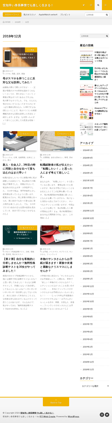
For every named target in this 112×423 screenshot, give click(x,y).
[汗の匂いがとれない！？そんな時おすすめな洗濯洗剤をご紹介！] (86, 73)
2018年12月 (88, 362)
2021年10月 (88, 180)
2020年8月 (88, 233)
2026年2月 (88, 165)
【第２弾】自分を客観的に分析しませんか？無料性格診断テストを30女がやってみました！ (19, 264)
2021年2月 (88, 203)
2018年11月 (88, 369)
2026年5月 (88, 150)
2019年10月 (88, 301)
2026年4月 (88, 157)
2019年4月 (88, 339)
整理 (66, 157)
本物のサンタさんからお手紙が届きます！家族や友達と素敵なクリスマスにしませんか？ (56, 264)
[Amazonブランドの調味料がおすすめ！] (86, 113)
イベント (68, 228)
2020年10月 (88, 218)
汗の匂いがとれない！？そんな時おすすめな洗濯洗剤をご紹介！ (101, 74)
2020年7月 (88, 241)
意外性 (8, 254)
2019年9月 (88, 309)
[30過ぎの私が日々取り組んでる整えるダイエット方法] (86, 57)
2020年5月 (88, 248)
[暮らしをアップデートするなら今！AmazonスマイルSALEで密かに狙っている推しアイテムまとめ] (86, 90)
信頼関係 (21, 157)
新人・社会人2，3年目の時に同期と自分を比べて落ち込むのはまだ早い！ (19, 168)
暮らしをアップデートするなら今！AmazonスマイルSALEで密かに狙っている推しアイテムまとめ (101, 94)
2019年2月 (88, 346)
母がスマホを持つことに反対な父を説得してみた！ (19, 80)
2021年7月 (88, 188)
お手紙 (45, 251)
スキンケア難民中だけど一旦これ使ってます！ (101, 127)
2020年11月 (88, 210)
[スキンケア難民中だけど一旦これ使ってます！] (86, 129)
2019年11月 (88, 294)
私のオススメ (30, 14)
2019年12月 (88, 286)
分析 (27, 251)
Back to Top (56, 402)
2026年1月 (88, 173)
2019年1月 (88, 354)
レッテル (8, 157)
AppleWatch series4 (48, 14)
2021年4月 (88, 195)
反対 (18, 73)
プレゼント (65, 14)
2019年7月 (88, 324)
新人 (9, 160)
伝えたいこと (28, 133)
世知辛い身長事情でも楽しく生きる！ (37, 413)
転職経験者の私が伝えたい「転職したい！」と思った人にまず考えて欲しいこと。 (56, 170)
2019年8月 (88, 316)
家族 (32, 50)
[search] (107, 15)
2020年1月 (88, 278)
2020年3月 (88, 263)
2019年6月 (88, 331)
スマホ (7, 73)
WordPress (73, 416)
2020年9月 (88, 226)
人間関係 (46, 157)
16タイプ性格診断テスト (14, 251)
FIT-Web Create (47, 416)
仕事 (15, 157)
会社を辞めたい (57, 157)
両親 (13, 73)
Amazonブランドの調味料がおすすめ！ (101, 111)
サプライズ (63, 251)
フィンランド (52, 254)
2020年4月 (88, 256)
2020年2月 (88, 271)
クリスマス (53, 251)
